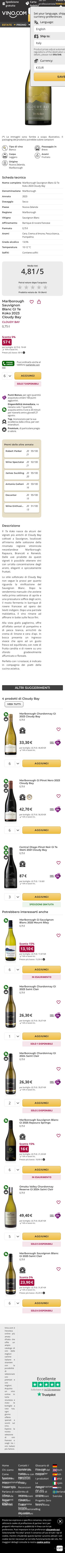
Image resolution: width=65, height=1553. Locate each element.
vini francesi (10, 1439)
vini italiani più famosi (10, 1447)
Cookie (22, 1504)
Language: (47, 22)
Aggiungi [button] (28, 375)
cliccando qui (53, 1529)
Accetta (59, 1548)
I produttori (42, 1478)
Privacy (22, 1483)
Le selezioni (42, 1496)
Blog (37, 1509)
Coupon (39, 1474)
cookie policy (43, 1542)
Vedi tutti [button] (14, 704)
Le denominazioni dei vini (44, 1486)
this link (57, 54)
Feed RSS (7, 1504)
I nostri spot (9, 1487)
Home (5, 1465)
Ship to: (45, 36)
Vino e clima (42, 1504)
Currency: (46, 61)
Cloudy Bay (11, 322)
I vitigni (39, 1487)
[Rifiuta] (60, 1521)
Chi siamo (8, 1469)
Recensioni (24, 1487)
